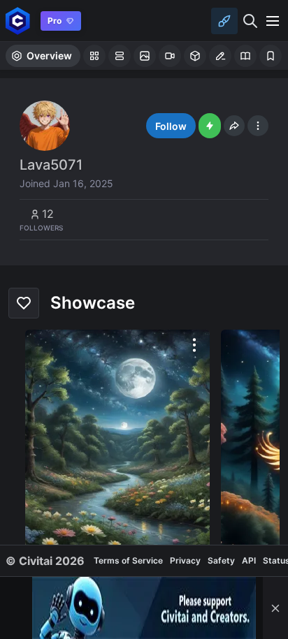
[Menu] (272, 21)
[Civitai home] (18, 20)
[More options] (194, 345)
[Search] (250, 21)
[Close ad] (275, 608)
